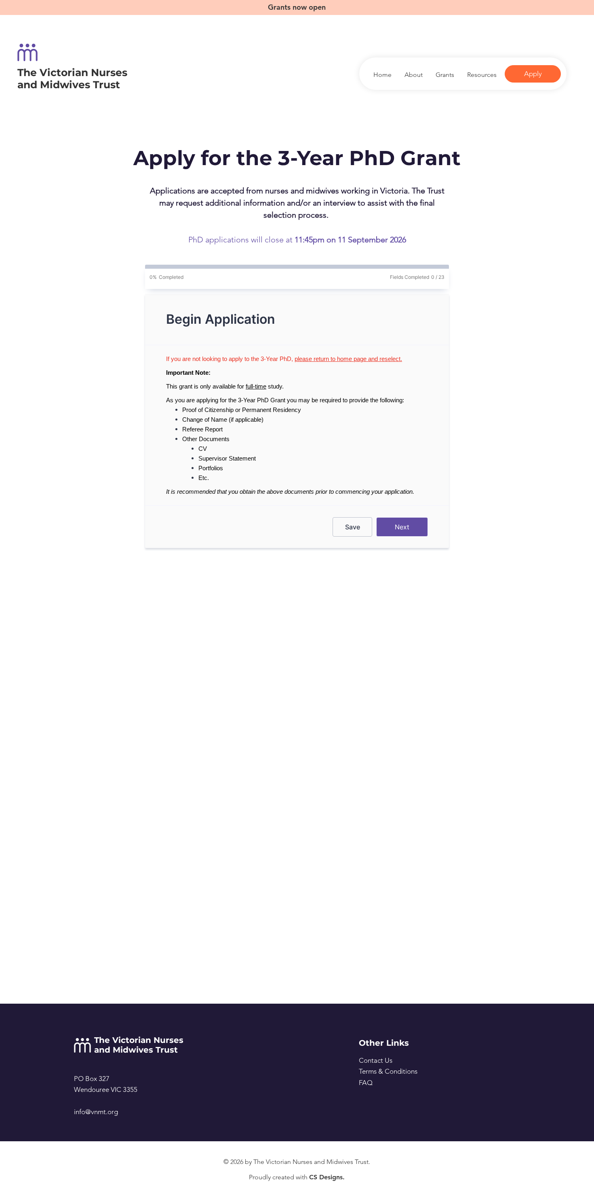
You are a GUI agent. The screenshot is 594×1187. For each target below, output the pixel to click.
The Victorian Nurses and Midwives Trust (72, 78)
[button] (481, 74)
